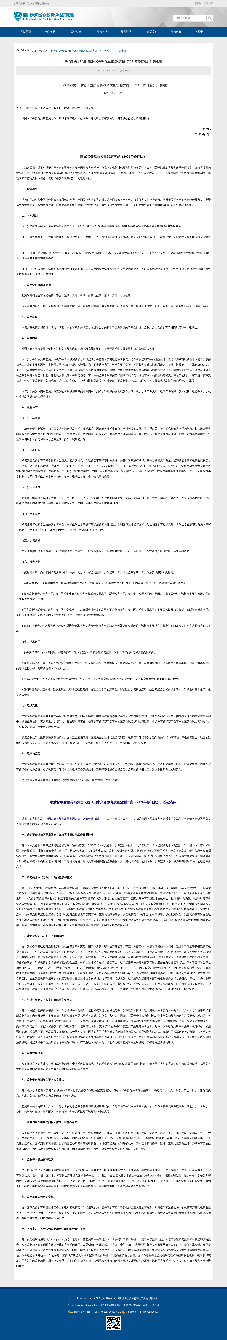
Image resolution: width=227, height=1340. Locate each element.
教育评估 (126, 31)
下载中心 (200, 31)
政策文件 (152, 31)
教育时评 (176, 31)
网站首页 (25, 31)
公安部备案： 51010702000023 (142, 1311)
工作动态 (76, 31)
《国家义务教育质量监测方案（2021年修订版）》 (75, 818)
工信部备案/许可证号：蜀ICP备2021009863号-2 (96, 1311)
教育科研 (102, 31)
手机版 (198, 3)
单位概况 (50, 31)
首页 (33, 50)
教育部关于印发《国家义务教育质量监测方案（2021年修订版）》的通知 (88, 50)
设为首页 (208, 3)
